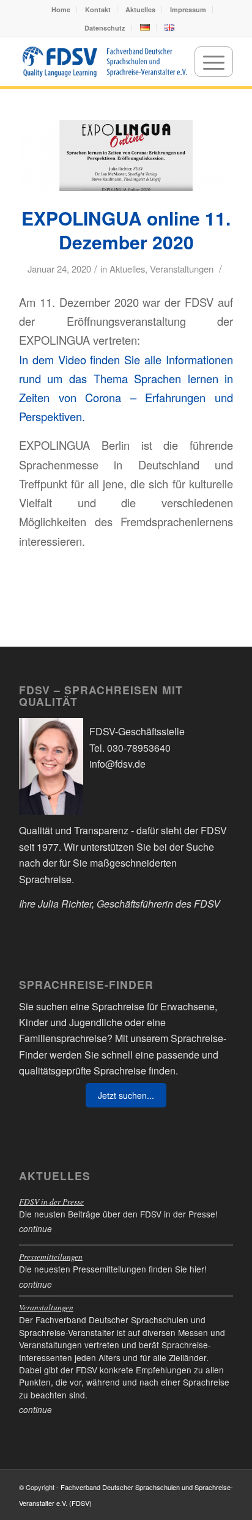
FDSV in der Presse (51, 1201)
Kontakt (98, 9)
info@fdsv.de (117, 764)
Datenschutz (104, 27)
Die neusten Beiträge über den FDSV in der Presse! (118, 1214)
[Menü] (213, 61)
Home (60, 9)
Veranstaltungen (181, 268)
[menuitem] (61, 9)
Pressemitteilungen (51, 1256)
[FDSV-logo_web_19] (104, 61)
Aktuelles (140, 9)
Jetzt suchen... (126, 1095)
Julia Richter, (66, 904)
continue (35, 1229)
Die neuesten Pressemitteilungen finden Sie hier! (113, 1269)
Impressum (188, 9)
